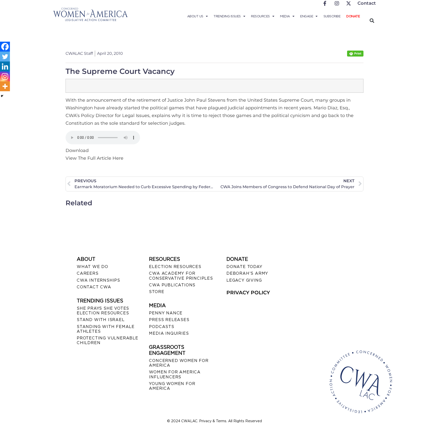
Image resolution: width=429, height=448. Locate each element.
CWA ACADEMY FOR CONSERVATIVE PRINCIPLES (181, 275)
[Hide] (2, 96)
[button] (372, 20)
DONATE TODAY (244, 266)
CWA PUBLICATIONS (172, 285)
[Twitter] (5, 56)
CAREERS (88, 273)
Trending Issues (227, 16)
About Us (195, 16)
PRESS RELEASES (169, 319)
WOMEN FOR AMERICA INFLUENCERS (175, 374)
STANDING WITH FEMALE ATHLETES (106, 329)
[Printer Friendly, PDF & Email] (355, 55)
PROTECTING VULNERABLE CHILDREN (107, 340)
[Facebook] (5, 47)
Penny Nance (165, 313)
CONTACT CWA (94, 287)
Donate (353, 16)
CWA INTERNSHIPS (98, 280)
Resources (260, 16)
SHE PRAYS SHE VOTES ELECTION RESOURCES (103, 310)
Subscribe (332, 16)
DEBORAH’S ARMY (247, 273)
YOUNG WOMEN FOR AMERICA (172, 386)
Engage (306, 16)
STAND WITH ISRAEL (101, 319)
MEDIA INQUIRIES (169, 333)
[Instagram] (5, 76)
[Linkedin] (5, 66)
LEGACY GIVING (244, 280)
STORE (156, 291)
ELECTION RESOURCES (175, 266)
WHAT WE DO (92, 266)
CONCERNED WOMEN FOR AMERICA (178, 363)
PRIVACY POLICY (248, 293)
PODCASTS (161, 326)
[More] (5, 86)
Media (285, 16)
